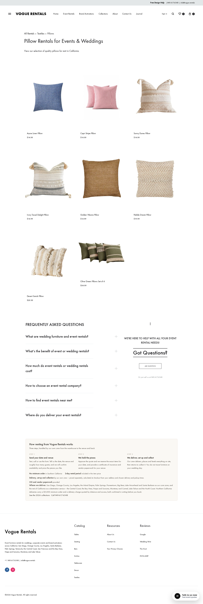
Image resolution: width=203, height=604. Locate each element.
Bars (75, 549)
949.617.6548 (172, 3)
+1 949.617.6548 (12, 560)
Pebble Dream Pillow (142, 214)
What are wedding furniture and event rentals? (57, 336)
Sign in (164, 14)
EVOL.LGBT (144, 556)
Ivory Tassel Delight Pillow (38, 214)
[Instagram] (13, 570)
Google (143, 534)
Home (55, 13)
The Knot (143, 549)
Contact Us (126, 13)
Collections (103, 13)
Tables (76, 534)
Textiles (40, 33)
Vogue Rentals (20, 531)
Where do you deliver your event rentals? (53, 415)
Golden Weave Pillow (89, 214)
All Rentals (29, 33)
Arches (76, 556)
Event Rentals (68, 13)
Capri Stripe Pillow (88, 133)
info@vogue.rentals (187, 3)
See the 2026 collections (39, 495)
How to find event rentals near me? (49, 400)
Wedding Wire (145, 541)
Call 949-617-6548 (59, 495)
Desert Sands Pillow (35, 296)
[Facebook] (7, 570)
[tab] (73, 336)
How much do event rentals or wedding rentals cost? (57, 368)
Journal (139, 13)
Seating (77, 541)
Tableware (78, 563)
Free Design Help (157, 3)
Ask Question (150, 366)
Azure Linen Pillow (35, 133)
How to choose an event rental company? (53, 386)
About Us (110, 534)
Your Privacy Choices (115, 549)
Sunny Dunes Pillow (142, 133)
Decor (76, 570)
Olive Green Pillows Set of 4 (92, 281)
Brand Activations (86, 13)
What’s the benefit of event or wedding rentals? (57, 351)
